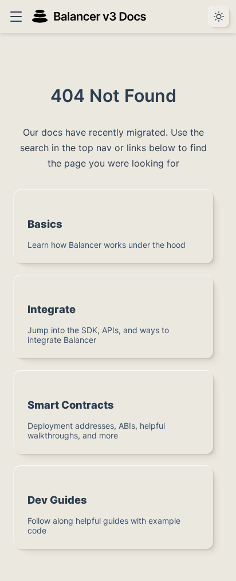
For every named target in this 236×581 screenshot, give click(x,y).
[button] (16, 16)
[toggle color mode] (219, 16)
